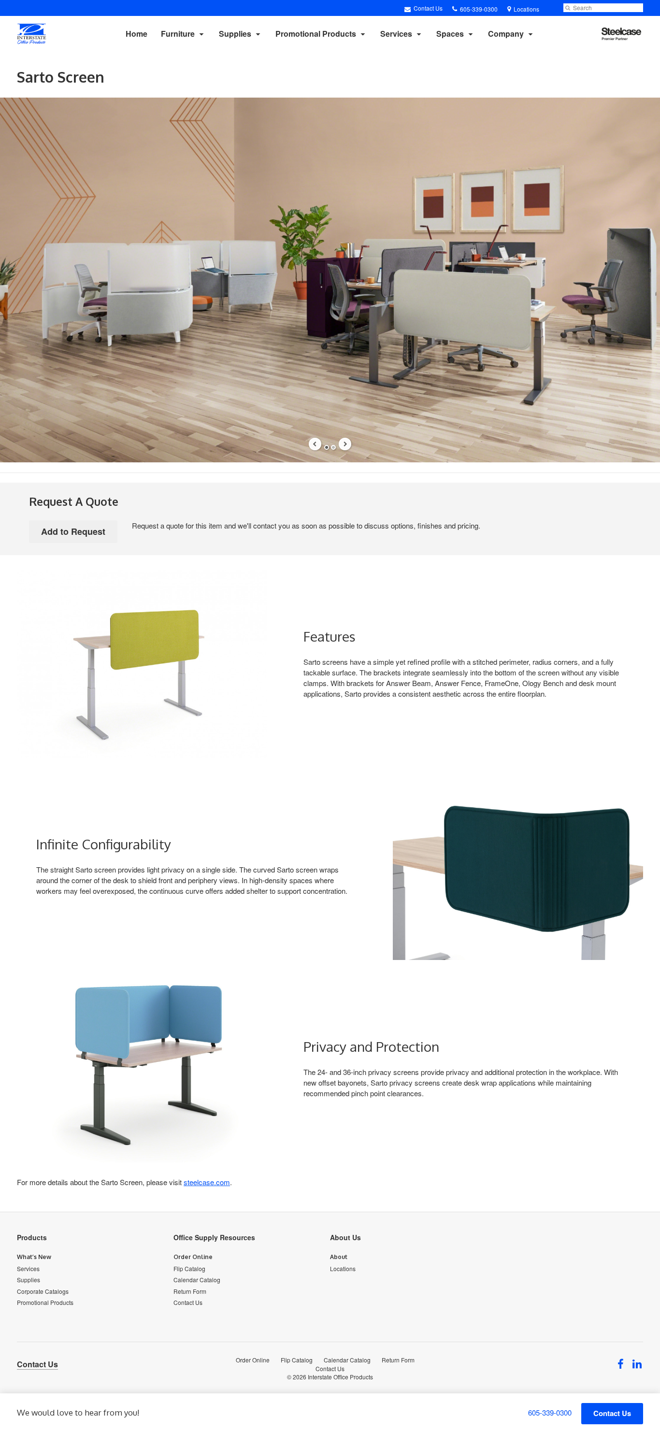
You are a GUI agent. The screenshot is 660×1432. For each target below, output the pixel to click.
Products (32, 1237)
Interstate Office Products (340, 1377)
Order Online (193, 1256)
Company (506, 33)
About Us (345, 1237)
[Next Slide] (345, 444)
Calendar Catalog (196, 1279)
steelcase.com (207, 1182)
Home (136, 33)
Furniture (178, 33)
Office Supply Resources (214, 1237)
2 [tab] (333, 447)
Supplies (235, 33)
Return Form (189, 1291)
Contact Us (427, 8)
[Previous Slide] (315, 444)
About (338, 1256)
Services (396, 33)
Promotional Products (315, 33)
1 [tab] (326, 447)
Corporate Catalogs (43, 1291)
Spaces (450, 33)
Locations (343, 1268)
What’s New (34, 1256)
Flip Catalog (189, 1268)
